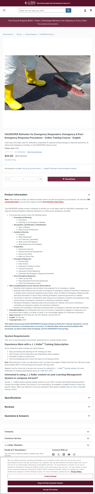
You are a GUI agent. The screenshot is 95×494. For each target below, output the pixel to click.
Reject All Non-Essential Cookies (50, 483)
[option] (47, 83)
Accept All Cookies (50, 490)
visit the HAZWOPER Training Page (54, 329)
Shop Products (7, 34)
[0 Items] (90, 10)
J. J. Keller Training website (65, 368)
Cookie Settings (50, 476)
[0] (90, 10)
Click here (8, 340)
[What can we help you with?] (68, 10)
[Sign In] (85, 10)
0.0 (16, 152)
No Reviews (21, 152)
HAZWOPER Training (46, 34)
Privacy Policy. (76, 472)
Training (18, 34)
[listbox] (47, 83)
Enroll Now (70, 179)
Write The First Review (34, 152)
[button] (47, 22)
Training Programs (31, 34)
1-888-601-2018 (46, 371)
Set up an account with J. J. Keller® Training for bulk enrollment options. (50, 168)
